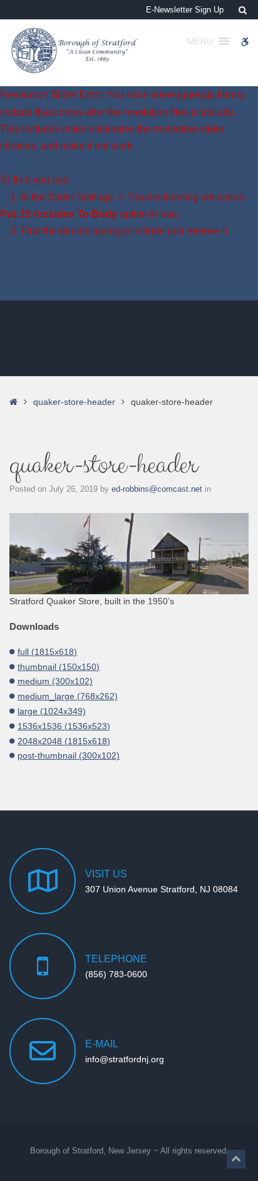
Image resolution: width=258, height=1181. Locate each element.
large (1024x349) (52, 711)
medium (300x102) (55, 681)
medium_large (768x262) (68, 696)
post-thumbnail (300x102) (69, 755)
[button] (236, 1159)
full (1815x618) (47, 652)
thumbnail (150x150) (59, 667)
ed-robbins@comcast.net (158, 489)
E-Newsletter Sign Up (185, 10)
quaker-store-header (74, 402)
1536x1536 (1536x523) (64, 726)
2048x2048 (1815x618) (64, 741)
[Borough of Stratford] (75, 50)
